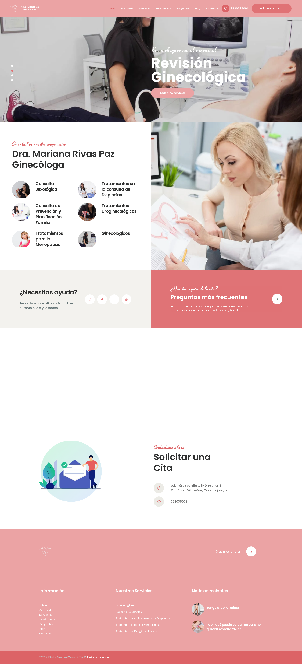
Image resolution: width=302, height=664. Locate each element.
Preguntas (46, 624)
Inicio (43, 605)
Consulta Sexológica (46, 186)
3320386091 (180, 501)
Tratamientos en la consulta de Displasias (118, 189)
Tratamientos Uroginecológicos (119, 208)
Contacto (45, 633)
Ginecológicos (116, 233)
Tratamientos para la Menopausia (49, 239)
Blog (42, 628)
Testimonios (47, 619)
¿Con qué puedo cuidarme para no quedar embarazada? (234, 626)
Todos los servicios (172, 93)
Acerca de (45, 610)
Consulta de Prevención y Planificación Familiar (48, 214)
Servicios (45, 614)
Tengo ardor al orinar (223, 607)
